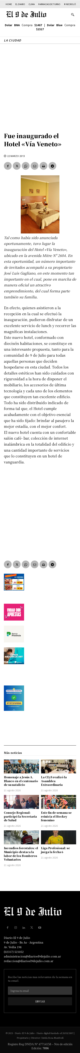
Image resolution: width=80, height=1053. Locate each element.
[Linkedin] (23, 927)
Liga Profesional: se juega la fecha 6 (55, 850)
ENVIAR (40, 1001)
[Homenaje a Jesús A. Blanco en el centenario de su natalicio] (21, 766)
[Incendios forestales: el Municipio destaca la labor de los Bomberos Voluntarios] (21, 837)
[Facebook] (8, 166)
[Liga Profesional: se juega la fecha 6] (58, 837)
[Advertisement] (40, 86)
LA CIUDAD (12, 40)
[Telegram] (52, 166)
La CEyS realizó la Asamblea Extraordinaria (54, 781)
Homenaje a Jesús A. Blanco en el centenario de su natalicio (21, 781)
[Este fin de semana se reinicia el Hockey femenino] (58, 802)
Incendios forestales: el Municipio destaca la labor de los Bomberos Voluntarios (21, 853)
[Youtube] (39, 927)
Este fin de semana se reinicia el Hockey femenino (56, 816)
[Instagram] (15, 927)
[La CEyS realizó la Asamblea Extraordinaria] (58, 766)
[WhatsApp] (26, 166)
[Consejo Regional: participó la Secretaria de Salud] (21, 802)
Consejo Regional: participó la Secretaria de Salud (20, 816)
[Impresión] (43, 166)
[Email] (34, 166)
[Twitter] (17, 166)
